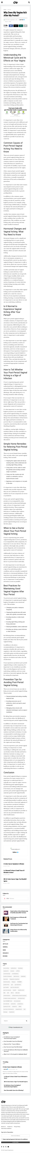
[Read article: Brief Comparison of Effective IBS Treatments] (6, 919)
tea (24, 1009)
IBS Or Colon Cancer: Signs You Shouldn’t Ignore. (16, 1081)
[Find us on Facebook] (1, 1147)
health (14, 990)
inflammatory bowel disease (19, 995)
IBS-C (12, 992)
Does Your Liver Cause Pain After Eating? (13, 1047)
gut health (6, 987)
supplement (19, 1009)
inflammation (7, 995)
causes (12, 971)
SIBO (20, 1006)
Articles (5, 944)
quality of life (7, 1006)
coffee (17, 971)
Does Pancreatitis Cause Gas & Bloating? (13, 1041)
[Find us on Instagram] (3, 1147)
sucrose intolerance (9, 1009)
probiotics (20, 1003)
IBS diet (17, 992)
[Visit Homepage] (15, 2)
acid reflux (6, 968)
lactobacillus (21, 998)
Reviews (5, 956)
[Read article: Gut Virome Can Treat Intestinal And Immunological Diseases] (6, 925)
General (9, 9)
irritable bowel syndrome (10, 998)
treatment (11, 1012)
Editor (21, 19)
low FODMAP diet (8, 1001)
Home (5, 9)
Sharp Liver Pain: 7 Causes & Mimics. (12, 1044)
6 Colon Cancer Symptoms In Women (14, 864)
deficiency (16, 976)
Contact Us (9, 1126)
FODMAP (19, 981)
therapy (5, 1012)
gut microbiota (7, 990)
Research (6, 953)
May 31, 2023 (8, 21)
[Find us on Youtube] (8, 1147)
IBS (8, 992)
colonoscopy (7, 973)
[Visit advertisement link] (15, 111)
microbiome (17, 1001)
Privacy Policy (17, 1126)
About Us (3, 1126)
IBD (4, 992)
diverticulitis (7, 981)
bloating (20, 968)
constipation (15, 973)
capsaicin (6, 971)
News (4, 950)
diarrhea (6, 979)
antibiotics (13, 968)
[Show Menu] (2, 2)
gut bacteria (18, 984)
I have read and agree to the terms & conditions (15, 1139)
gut (12, 984)
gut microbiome (15, 987)
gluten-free (6, 984)
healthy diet (21, 990)
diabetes (23, 976)
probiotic (13, 1003)
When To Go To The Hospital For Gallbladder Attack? (15, 1054)
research (14, 1006)
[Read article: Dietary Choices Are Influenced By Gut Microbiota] (6, 931)
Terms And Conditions (6, 1128)
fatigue (13, 981)
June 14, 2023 (7, 866)
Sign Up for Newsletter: (7, 1132)
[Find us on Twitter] (6, 1147)
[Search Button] (29, 2)
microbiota (6, 1003)
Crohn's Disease (8, 976)
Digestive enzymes (14, 979)
